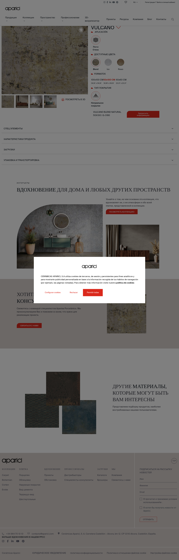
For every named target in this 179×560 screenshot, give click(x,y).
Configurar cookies (53, 292)
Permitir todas (93, 292)
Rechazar (74, 292)
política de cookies (125, 283)
